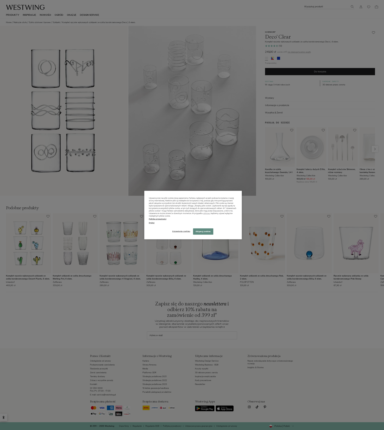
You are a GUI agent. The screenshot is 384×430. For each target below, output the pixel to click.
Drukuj (151, 223)
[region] (193, 215)
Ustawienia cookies (181, 231)
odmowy (206, 213)
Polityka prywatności (157, 219)
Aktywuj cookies (203, 231)
